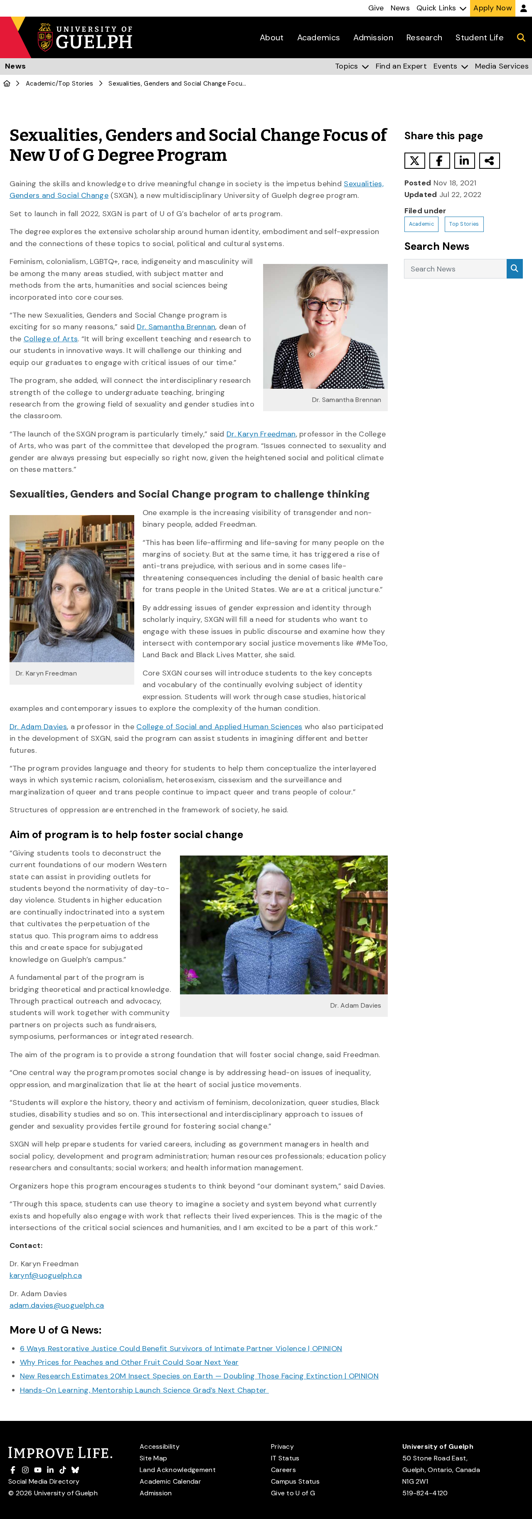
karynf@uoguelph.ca (46, 1275)
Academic (41, 83)
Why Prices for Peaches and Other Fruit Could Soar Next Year (129, 1362)
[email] (489, 161)
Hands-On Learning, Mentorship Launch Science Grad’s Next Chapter (144, 1390)
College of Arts (51, 339)
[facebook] (439, 161)
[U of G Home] (6, 83)
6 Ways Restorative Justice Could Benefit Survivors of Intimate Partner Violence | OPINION (181, 1349)
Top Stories (75, 83)
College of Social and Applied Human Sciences (219, 727)
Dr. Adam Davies (38, 727)
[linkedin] (464, 161)
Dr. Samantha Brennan (176, 327)
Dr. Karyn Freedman (261, 434)
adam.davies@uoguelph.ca (57, 1305)
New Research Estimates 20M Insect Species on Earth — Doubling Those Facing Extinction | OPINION (199, 1376)
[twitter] (414, 161)
